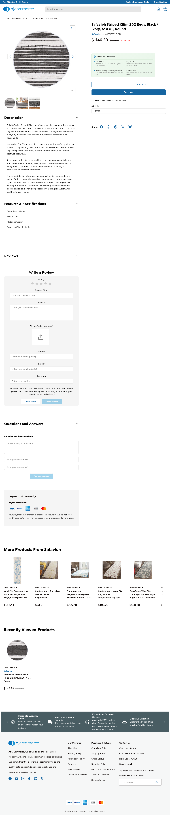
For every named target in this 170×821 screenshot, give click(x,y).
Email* (41, 363)
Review (41, 302)
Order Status (97, 758)
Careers (72, 764)
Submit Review (51, 401)
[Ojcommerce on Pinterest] (36, 777)
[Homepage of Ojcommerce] (19, 9)
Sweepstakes (98, 780)
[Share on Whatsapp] (108, 126)
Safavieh (95, 34)
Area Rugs (54, 18)
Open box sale (160, 2)
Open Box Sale (98, 748)
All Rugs (44, 18)
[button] (32, 283)
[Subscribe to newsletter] (156, 782)
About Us (72, 748)
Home (7, 18)
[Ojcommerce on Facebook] (10, 777)
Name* (41, 351)
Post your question (41, 476)
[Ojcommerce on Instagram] (23, 777)
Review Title (41, 290)
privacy (51, 394)
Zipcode (95, 106)
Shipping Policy (99, 764)
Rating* (41, 279)
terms (39, 394)
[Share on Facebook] (101, 126)
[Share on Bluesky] (130, 126)
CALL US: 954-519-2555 (131, 753)
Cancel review (30, 401)
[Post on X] (123, 126)
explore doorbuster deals (137, 2)
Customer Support (128, 748)
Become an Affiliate (77, 774)
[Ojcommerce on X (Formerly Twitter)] (42, 777)
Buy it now (128, 92)
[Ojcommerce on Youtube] (17, 777)
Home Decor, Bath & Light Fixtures (25, 18)
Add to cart (142, 84)
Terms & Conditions (100, 774)
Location (41, 376)
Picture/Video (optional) (41, 326)
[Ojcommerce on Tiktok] (29, 777)
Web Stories (74, 769)
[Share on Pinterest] (116, 126)
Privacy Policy (75, 753)
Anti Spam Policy (76, 758)
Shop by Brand (98, 753)
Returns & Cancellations (103, 769)
